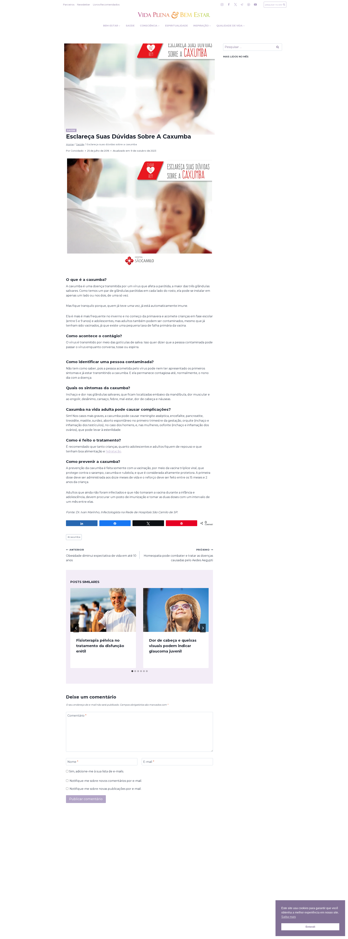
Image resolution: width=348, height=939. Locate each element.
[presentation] (103, 610)
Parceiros (68, 4)
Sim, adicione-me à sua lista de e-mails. (96, 771)
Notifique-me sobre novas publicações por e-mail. (105, 788)
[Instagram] (222, 4)
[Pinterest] (249, 4)
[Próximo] (203, 628)
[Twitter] (235, 4)
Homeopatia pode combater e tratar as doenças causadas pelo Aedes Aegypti (178, 555)
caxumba (74, 537)
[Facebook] (229, 4)
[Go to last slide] (76, 628)
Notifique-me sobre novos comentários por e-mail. (106, 781)
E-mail (148, 761)
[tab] (132, 671)
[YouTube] (255, 4)
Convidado (77, 150)
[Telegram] (242, 4)
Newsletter (83, 4)
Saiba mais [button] (288, 916)
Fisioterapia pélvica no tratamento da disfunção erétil (100, 645)
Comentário (76, 715)
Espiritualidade (176, 25)
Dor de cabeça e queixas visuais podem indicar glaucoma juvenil (172, 645)
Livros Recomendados (106, 4)
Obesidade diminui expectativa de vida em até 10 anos (101, 555)
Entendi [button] (310, 926)
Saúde (130, 25)
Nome (72, 761)
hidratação (113, 451)
